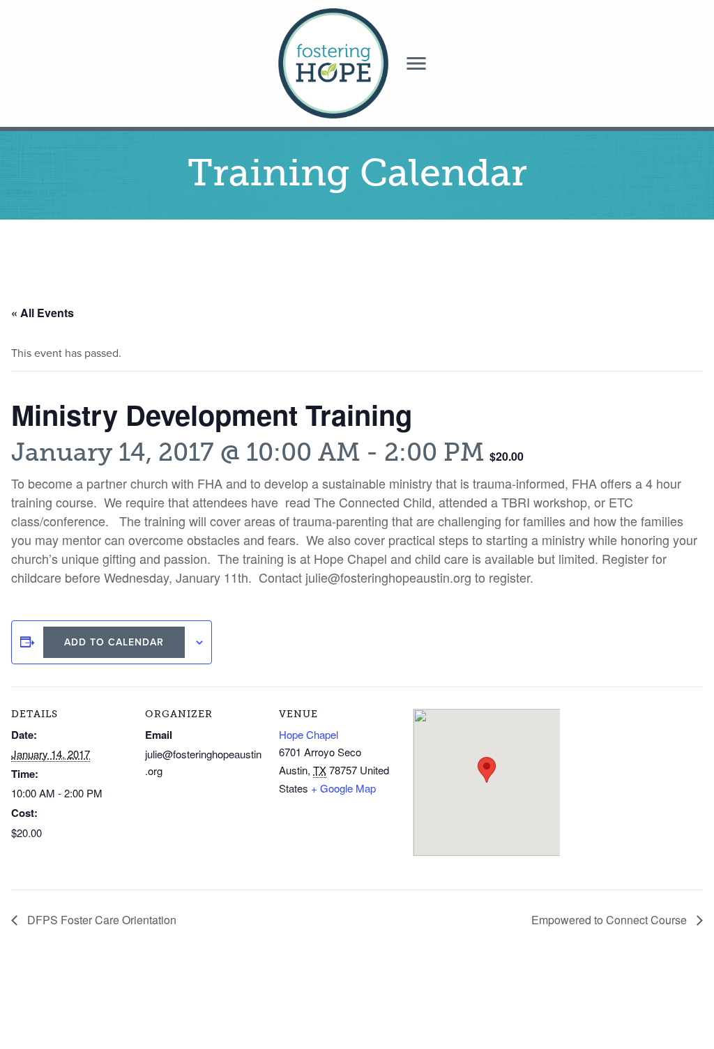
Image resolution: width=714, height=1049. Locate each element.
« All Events (42, 313)
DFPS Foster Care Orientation (100, 920)
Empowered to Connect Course (610, 920)
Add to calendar (114, 642)
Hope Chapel (308, 734)
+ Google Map (343, 788)
